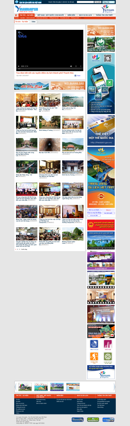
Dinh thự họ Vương (68, 175)
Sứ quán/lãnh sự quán (103, 401)
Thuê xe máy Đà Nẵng (94, 212)
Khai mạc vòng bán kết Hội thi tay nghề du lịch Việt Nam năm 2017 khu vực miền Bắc (49, 198)
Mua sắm (79, 409)
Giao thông (100, 407)
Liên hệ (65, 2)
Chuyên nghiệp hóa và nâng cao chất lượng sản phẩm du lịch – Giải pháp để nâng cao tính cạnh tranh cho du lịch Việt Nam (26, 245)
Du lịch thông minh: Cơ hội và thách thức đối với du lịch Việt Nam (71, 132)
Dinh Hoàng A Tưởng (46, 130)
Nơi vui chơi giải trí (82, 407)
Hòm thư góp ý (57, 2)
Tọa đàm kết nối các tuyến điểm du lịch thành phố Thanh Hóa (45, 73)
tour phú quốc (108, 213)
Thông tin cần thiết (104, 15)
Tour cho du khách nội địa (84, 405)
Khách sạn (80, 399)
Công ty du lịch (81, 403)
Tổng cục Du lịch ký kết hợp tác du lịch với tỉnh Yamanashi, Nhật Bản (26, 132)
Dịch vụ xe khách (94, 210)
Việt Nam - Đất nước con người (50, 15)
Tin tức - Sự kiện (26, 15)
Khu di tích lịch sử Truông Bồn (72, 152)
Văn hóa (38, 401)
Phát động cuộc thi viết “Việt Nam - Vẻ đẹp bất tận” (48, 109)
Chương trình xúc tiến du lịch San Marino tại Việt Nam (48, 175)
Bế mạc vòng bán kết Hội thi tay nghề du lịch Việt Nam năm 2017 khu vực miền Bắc (26, 198)
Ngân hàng (80, 411)
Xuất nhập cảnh (101, 399)
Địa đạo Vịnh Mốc (44, 152)
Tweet (78, 75)
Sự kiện (23, 18)
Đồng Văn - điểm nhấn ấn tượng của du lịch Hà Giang (26, 220)
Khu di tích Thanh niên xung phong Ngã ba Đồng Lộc (25, 154)
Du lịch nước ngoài (102, 403)
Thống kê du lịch (54, 18)
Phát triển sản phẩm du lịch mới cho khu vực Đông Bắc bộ (49, 243)
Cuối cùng (24, 249)
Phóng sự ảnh (75, 18)
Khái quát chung (40, 399)
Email (50, 2)
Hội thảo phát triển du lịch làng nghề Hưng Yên (72, 197)
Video (82, 18)
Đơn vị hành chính (41, 403)
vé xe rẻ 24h (94, 215)
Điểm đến (71, 15)
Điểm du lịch (60, 401)
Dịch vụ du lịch (31, 18)
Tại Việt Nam (100, 405)
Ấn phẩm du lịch (64, 18)
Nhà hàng (79, 401)
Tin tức (17, 18)
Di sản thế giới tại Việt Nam (64, 399)
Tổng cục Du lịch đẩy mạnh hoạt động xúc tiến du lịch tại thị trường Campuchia (72, 221)
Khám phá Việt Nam (42, 18)
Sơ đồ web (71, 2)
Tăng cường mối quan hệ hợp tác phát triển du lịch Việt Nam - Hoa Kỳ (26, 109)
